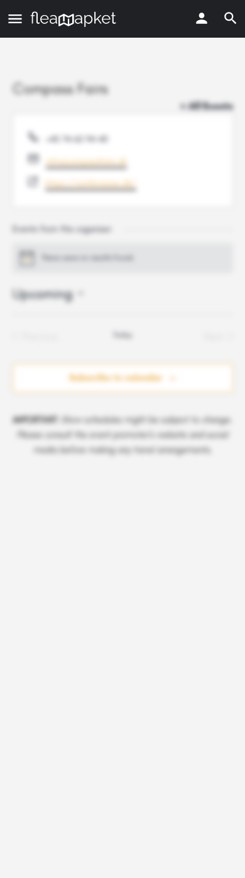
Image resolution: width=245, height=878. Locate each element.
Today (122, 334)
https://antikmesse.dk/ (90, 183)
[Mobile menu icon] (15, 18)
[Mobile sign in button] (201, 18)
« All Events (206, 106)
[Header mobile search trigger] (230, 18)
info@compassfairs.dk (86, 161)
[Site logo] (74, 19)
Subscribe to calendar (115, 377)
